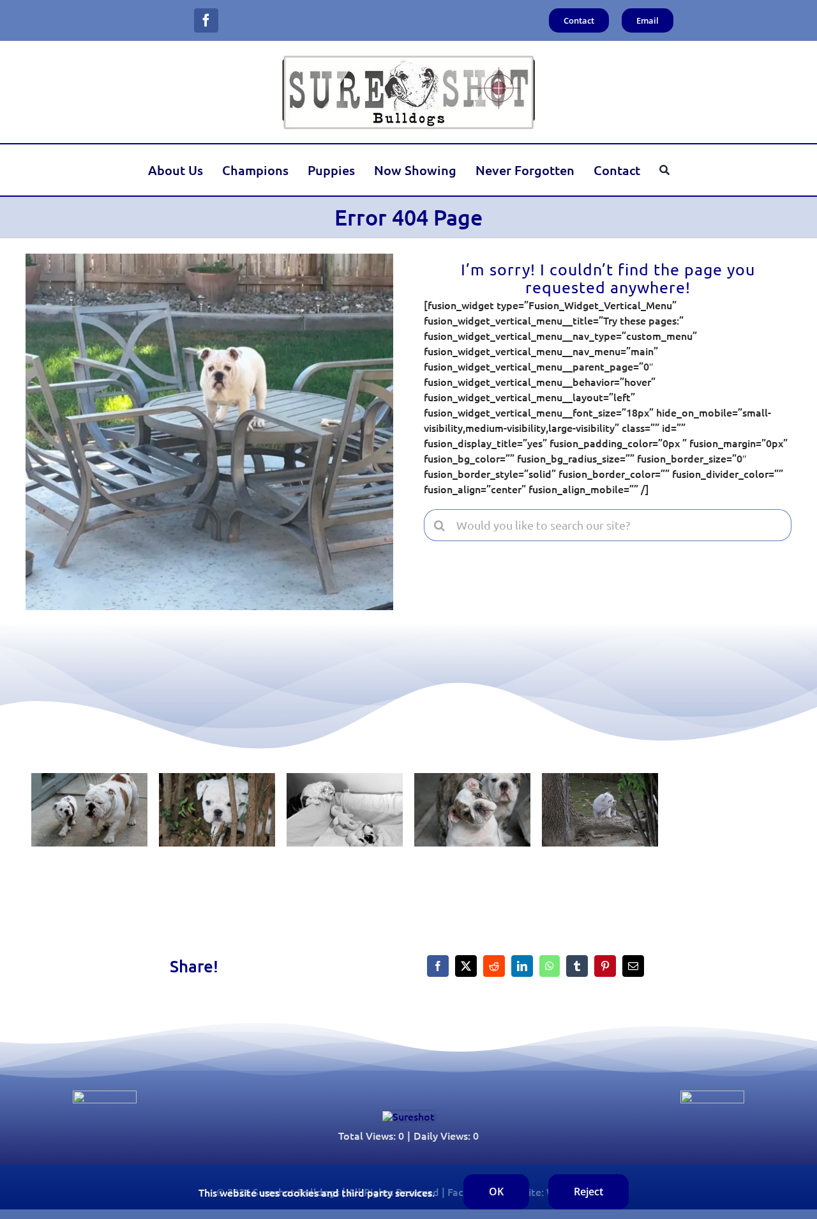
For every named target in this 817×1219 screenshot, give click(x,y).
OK (496, 1191)
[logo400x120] (408, 59)
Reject (588, 1191)
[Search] (664, 170)
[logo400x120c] (408, 1116)
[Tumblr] (577, 966)
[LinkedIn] (522, 966)
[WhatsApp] (549, 966)
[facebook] (206, 20)
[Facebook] (438, 966)
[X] (466, 966)
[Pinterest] (605, 966)
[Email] (633, 966)
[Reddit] (494, 966)
